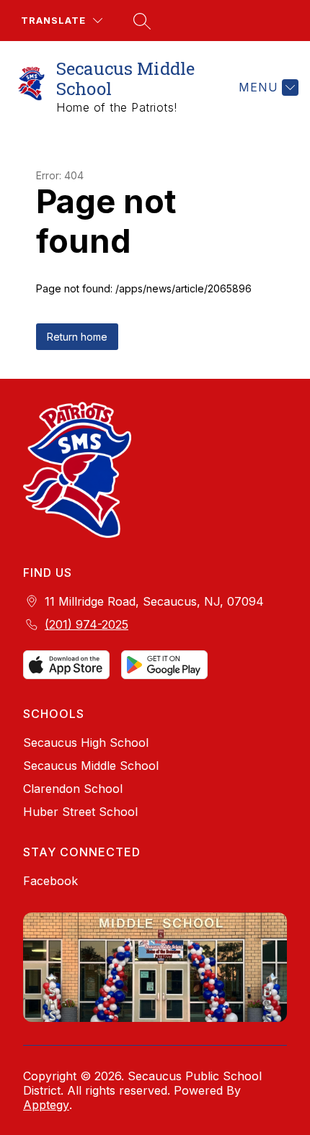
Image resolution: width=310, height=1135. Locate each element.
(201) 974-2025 (86, 624)
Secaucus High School (86, 742)
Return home (77, 337)
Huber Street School (80, 811)
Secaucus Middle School (91, 765)
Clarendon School (73, 788)
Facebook (50, 881)
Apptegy (46, 1105)
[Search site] (140, 21)
